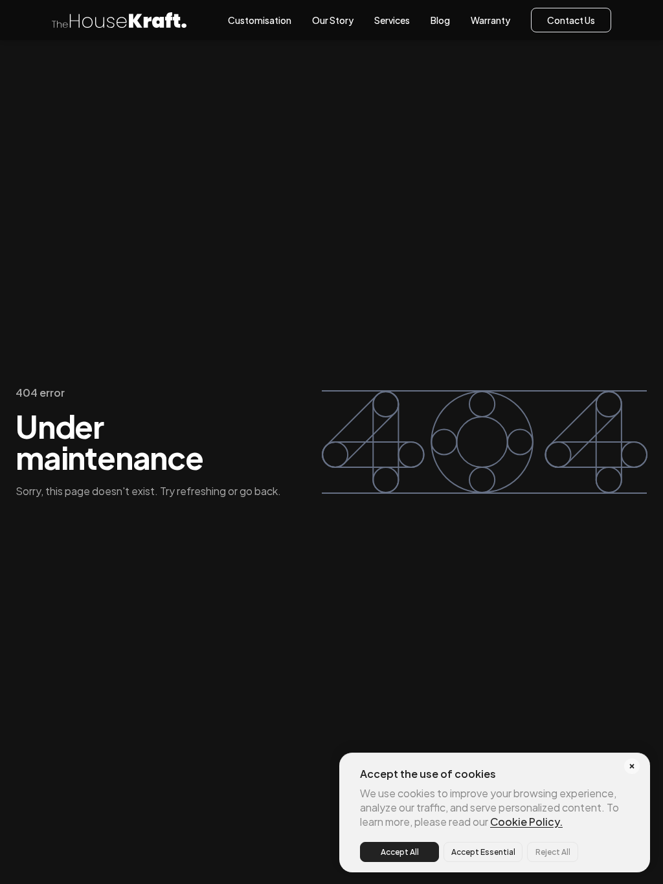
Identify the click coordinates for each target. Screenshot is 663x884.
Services (392, 20)
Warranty (490, 20)
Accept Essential (483, 852)
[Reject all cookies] (632, 766)
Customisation (259, 20)
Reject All (552, 852)
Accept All (400, 852)
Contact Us (571, 20)
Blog (440, 20)
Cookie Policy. (526, 821)
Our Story (333, 20)
